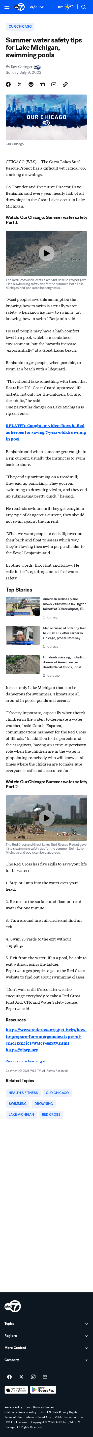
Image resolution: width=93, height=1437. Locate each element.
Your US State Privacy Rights (59, 1412)
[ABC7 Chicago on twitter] (21, 1377)
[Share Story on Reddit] (31, 84)
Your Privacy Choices (40, 1407)
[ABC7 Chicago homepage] (19, 7)
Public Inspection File (69, 1417)
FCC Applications (15, 1422)
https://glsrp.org (22, 1050)
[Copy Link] (65, 84)
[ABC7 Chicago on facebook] (9, 1377)
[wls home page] (12, 1306)
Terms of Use (13, 1417)
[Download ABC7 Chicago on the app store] (16, 1390)
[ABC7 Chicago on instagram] (33, 1377)
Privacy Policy (13, 1407)
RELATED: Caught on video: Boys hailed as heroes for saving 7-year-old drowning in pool (46, 432)
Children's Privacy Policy (20, 1412)
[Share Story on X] (19, 84)
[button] (7, 7)
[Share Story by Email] (54, 84)
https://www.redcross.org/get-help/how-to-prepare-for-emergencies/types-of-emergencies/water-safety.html (46, 1036)
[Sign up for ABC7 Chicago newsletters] (45, 1377)
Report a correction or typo (25, 1061)
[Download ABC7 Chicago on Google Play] (43, 1390)
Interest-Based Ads (38, 1417)
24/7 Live (37, 7)
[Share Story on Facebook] (8, 84)
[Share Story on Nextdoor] (42, 84)
